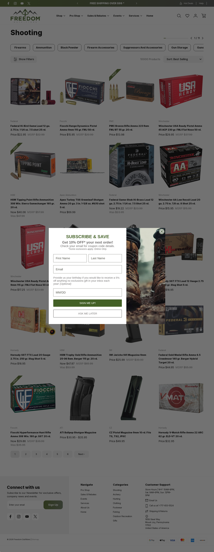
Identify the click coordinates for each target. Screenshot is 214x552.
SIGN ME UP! (87, 303)
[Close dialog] (161, 231)
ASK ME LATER (87, 313)
